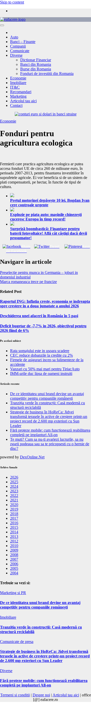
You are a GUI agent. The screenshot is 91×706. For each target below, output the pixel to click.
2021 (14, 500)
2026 (14, 477)
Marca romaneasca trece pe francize (28, 281)
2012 (14, 541)
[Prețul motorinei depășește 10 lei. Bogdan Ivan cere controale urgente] (50, 195)
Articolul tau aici (23, 101)
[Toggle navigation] (2, 25)
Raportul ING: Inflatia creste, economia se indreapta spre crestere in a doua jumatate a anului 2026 (45, 303)
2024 (14, 486)
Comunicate (19, 51)
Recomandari (20, 92)
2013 (14, 536)
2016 (14, 523)
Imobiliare (18, 82)
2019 (14, 509)
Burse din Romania (35, 69)
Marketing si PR (13, 593)
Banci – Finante (22, 41)
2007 (14, 559)
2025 (14, 482)
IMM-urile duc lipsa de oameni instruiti (41, 373)
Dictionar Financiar (35, 60)
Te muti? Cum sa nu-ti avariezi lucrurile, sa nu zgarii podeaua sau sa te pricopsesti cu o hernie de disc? (49, 444)
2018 (14, 514)
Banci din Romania (35, 64)
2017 (14, 518)
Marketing (18, 96)
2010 (14, 545)
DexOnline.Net (32, 457)
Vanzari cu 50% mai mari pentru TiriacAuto (45, 369)
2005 (14, 568)
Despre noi (41, 695)
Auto (14, 37)
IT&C (15, 87)
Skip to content (12, 2)
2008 (14, 555)
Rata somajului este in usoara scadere (39, 351)
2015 (14, 527)
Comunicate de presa (16, 641)
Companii (18, 46)
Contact (16, 105)
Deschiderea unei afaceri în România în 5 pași (39, 316)
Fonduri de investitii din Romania (47, 73)
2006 (14, 564)
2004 (14, 573)
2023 (14, 491)
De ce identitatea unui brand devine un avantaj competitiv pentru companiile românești (47, 396)
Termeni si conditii (15, 695)
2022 (14, 495)
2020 (14, 504)
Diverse (16, 55)
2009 (14, 550)
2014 (14, 532)
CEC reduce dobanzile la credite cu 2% (41, 355)
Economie (18, 78)
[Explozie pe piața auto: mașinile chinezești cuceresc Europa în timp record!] (50, 209)
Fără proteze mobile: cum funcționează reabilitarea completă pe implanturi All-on (50, 432)
